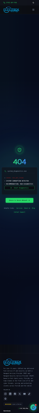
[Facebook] (15, 394)
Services (19, 208)
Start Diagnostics (21, 188)
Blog (33, 208)
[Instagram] (5, 394)
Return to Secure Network (18, 200)
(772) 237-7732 (11, 2)
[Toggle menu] (33, 10)
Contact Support (19, 212)
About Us (27, 208)
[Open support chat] (33, 407)
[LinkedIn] (10, 394)
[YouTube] (24, 394)
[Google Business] (5, 399)
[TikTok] (29, 394)
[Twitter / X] (20, 394)
